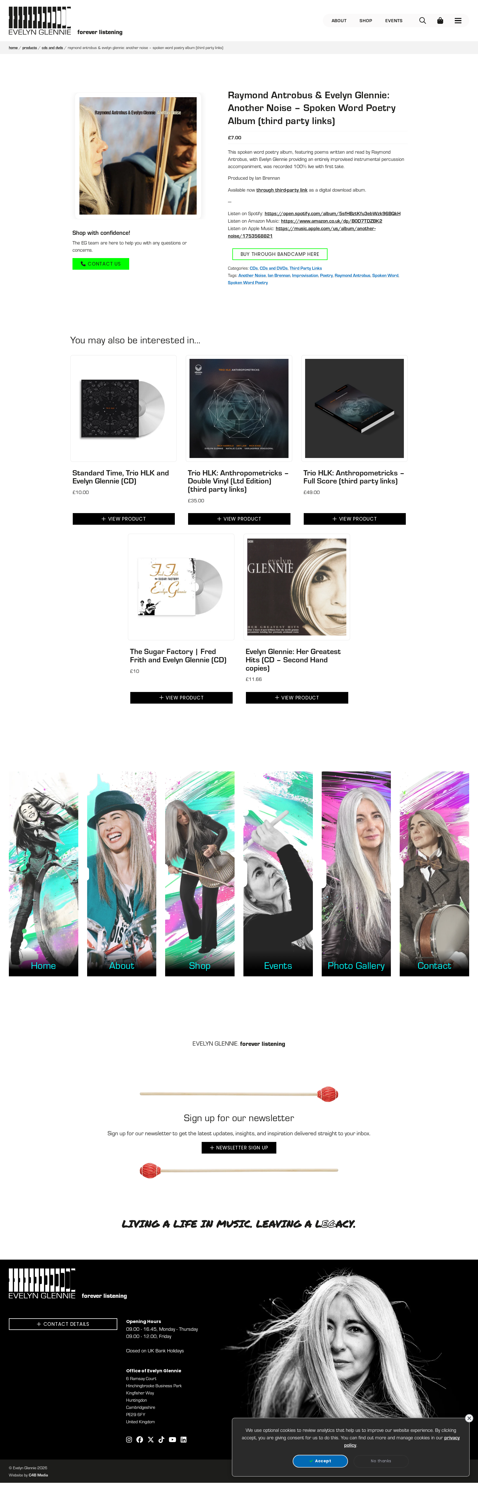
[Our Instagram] (129, 1440)
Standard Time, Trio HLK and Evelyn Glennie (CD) (120, 476)
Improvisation (305, 275)
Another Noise (252, 275)
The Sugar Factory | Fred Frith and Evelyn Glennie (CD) (178, 655)
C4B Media (38, 1475)
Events (394, 20)
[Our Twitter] (150, 1440)
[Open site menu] (458, 20)
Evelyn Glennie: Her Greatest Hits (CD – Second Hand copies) (293, 659)
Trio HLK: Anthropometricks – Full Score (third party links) (354, 476)
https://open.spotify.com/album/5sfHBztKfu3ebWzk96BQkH (333, 213)
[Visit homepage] (40, 21)
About (339, 20)
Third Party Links (306, 268)
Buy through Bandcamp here (280, 255)
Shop (366, 20)
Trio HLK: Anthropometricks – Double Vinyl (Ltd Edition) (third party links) (238, 480)
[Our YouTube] (172, 1440)
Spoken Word (385, 275)
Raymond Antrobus (352, 275)
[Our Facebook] (139, 1440)
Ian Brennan (279, 275)
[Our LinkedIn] (183, 1440)
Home (13, 47)
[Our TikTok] (161, 1440)
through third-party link (282, 189)
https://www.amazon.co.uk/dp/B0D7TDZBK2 (331, 220)
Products (29, 47)
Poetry (326, 275)
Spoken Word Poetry (248, 282)
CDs (254, 268)
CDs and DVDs (52, 47)
